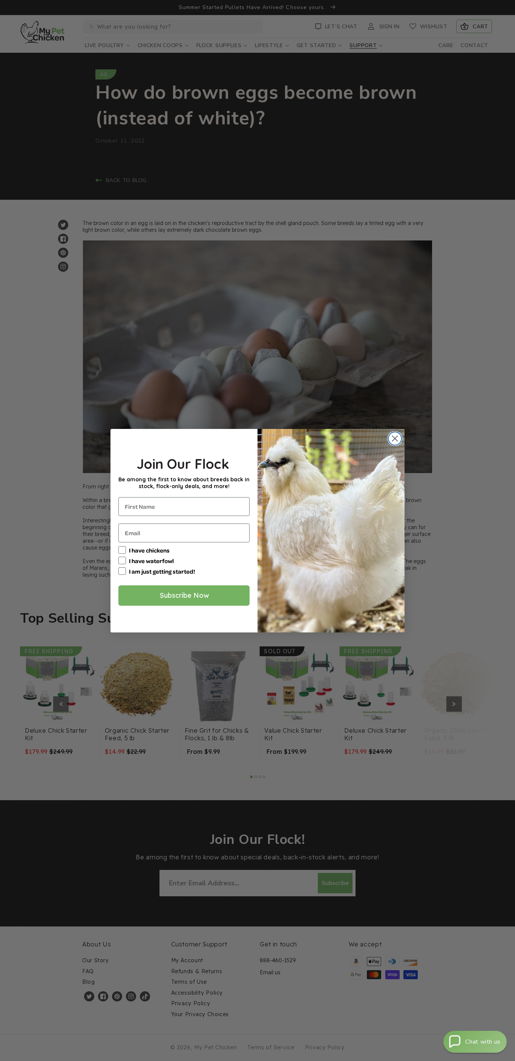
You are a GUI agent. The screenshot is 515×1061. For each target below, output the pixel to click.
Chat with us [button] (483, 1042)
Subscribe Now (184, 595)
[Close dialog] (395, 438)
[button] (475, 1042)
